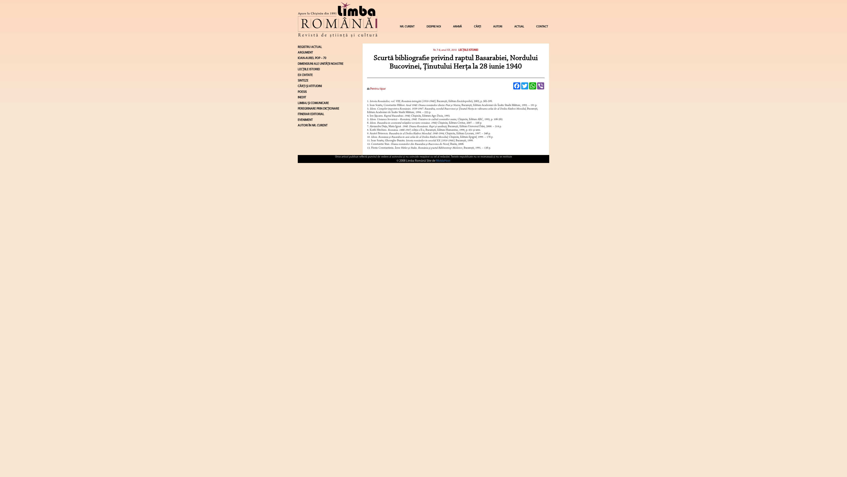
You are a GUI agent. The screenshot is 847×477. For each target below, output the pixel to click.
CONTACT (542, 26)
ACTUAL (519, 26)
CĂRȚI (477, 26)
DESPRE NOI (434, 26)
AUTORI (497, 26)
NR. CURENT (407, 26)
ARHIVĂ (457, 26)
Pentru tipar (377, 89)
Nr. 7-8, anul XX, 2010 (445, 50)
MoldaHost (443, 161)
